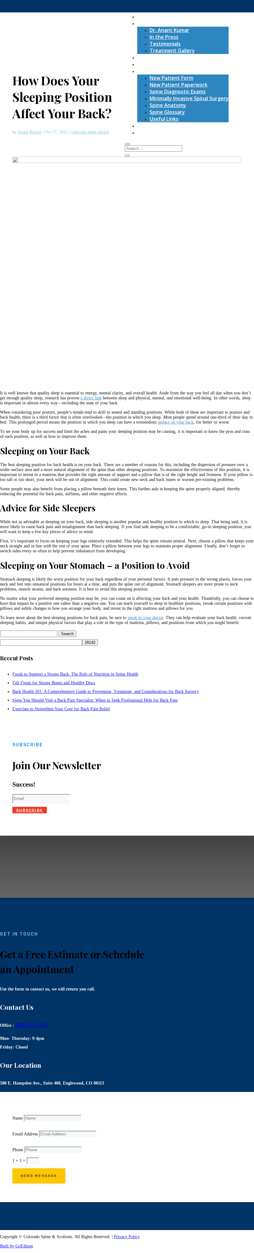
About (144, 23)
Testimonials (165, 43)
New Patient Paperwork (179, 84)
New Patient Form (171, 77)
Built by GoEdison (16, 1246)
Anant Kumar (30, 132)
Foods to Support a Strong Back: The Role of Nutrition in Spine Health (75, 674)
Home (144, 16)
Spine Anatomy (168, 105)
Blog (142, 125)
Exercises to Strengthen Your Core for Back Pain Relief (61, 709)
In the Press (164, 37)
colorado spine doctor (90, 132)
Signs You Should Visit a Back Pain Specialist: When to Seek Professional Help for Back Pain (94, 700)
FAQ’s (144, 64)
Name (17, 1118)
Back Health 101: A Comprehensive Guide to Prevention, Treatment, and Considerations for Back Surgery (105, 691)
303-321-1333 (31, 1025)
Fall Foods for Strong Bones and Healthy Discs (53, 682)
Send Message (38, 1176)
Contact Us (150, 132)
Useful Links (164, 118)
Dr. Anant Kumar (169, 30)
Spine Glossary (167, 112)
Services (147, 57)
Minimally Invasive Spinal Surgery (189, 98)
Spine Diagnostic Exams (178, 91)
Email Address (25, 1134)
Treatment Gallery (172, 50)
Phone (17, 1149)
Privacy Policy (127, 1236)
